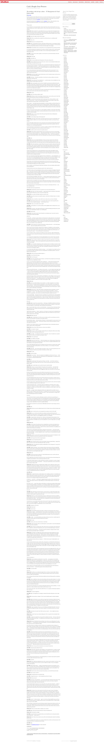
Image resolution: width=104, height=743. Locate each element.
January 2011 (66, 65)
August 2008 (65, 105)
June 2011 (65, 58)
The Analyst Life (66, 207)
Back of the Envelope (67, 154)
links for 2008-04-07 (72, 46)
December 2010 (66, 66)
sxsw (34, 729)
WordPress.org (66, 221)
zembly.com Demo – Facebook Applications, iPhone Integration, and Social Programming (70, 51)
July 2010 (65, 73)
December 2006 (66, 133)
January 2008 (66, 115)
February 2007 (66, 130)
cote (28, 730)
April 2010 (65, 77)
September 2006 (66, 137)
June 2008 (65, 108)
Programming (66, 190)
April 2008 (65, 111)
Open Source (66, 183)
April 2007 (65, 127)
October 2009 (66, 86)
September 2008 (66, 104)
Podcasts (65, 186)
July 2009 (65, 90)
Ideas (64, 172)
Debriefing (65, 168)
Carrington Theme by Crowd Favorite (69, 741)
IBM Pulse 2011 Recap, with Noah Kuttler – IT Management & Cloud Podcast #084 (47, 733)
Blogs (64, 155)
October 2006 (66, 136)
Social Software (66, 204)
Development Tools (66, 169)
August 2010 (65, 72)
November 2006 (66, 134)
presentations (66, 187)
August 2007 (65, 122)
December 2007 (66, 116)
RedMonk (65, 193)
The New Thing (66, 208)
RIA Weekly (65, 200)
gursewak (65, 50)
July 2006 (65, 140)
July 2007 (65, 123)
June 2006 (65, 141)
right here (38, 21)
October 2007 (66, 119)
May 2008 (65, 109)
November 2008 (66, 101)
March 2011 (65, 62)
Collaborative (66, 161)
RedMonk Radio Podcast (67, 194)
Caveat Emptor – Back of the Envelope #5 (70, 35)
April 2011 (65, 61)
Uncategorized (66, 211)
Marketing (65, 180)
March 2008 (65, 112)
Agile (64, 151)
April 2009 (65, 94)
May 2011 (65, 59)
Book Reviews (66, 157)
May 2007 (65, 126)
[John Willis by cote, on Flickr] (29, 15)
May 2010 (65, 76)
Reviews (65, 197)
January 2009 (66, 98)
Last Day (65, 28)
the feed (45, 21)
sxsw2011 (36, 729)
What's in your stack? (67, 212)
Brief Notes (65, 158)
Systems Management (67, 205)
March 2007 (65, 129)
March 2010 (65, 79)
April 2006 (65, 144)
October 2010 (66, 69)
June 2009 (65, 91)
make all (65, 179)
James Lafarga (66, 46)
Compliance (65, 165)
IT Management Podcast (67, 175)
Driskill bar (38, 19)
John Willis (32, 729)
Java (64, 176)
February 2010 (66, 80)
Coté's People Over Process (36, 6)
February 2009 (66, 97)
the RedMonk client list (35, 724)
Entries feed (65, 218)
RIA (64, 198)
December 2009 (66, 83)
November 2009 (66, 84)
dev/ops (29, 729)
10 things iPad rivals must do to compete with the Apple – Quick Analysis (70, 40)
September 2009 (66, 87)
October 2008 (66, 102)
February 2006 (66, 147)
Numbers (65, 182)
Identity (65, 173)
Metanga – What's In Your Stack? (69, 31)
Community (65, 162)
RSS (64, 201)
